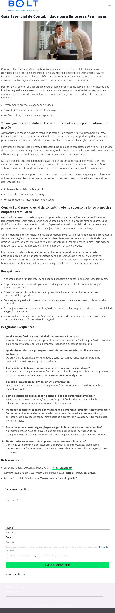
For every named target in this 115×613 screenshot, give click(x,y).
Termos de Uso (12, 591)
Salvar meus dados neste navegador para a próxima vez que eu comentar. (39, 556)
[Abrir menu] (109, 5)
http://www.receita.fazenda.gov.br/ (55, 478)
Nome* (10, 527)
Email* (9, 537)
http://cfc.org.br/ (62, 467)
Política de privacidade (16, 587)
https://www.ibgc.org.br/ (81, 473)
